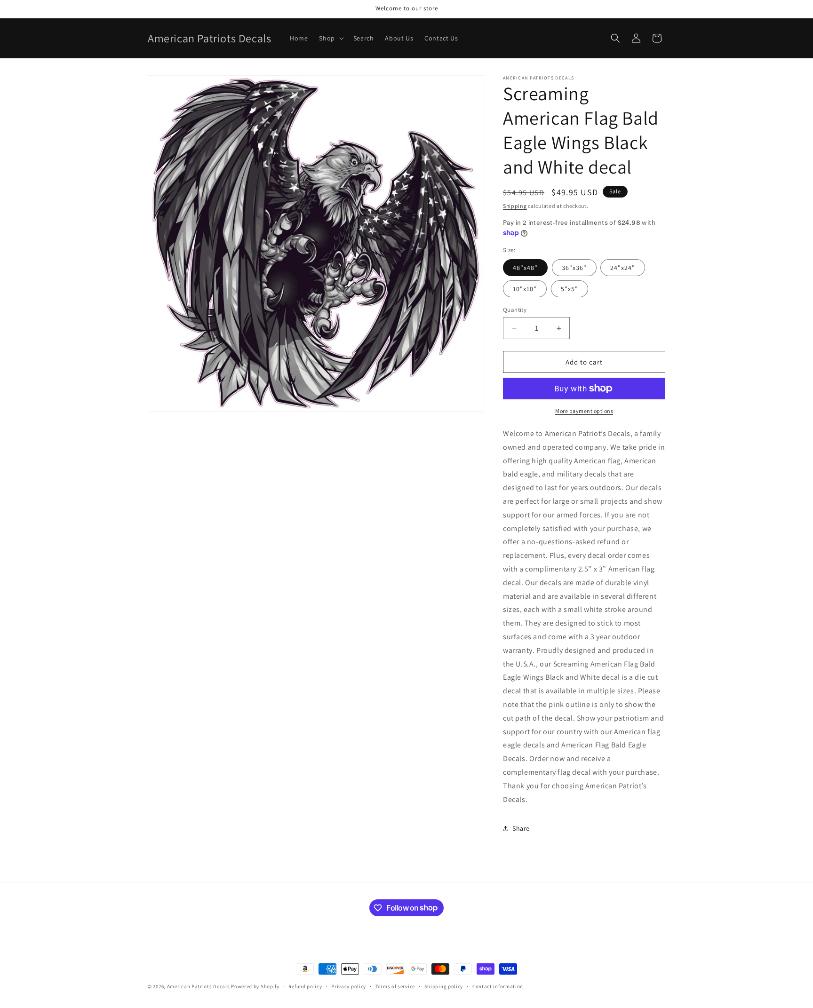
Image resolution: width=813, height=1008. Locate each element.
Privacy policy (348, 986)
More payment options (584, 410)
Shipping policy (443, 986)
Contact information (497, 986)
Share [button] (521, 828)
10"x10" (525, 289)
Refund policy (305, 986)
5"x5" (569, 289)
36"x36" (574, 267)
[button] (330, 38)
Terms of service (395, 986)
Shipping (515, 205)
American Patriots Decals (198, 986)
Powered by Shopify (255, 986)
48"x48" (525, 267)
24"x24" (622, 267)
